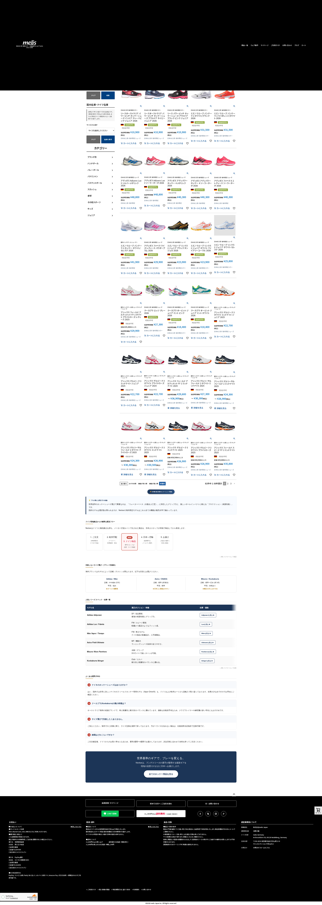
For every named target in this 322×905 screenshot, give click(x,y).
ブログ (296, 45)
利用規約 (136, 889)
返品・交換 (168, 822)
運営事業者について (248, 822)
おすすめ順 (132, 483)
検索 (108, 95)
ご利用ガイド (275, 45)
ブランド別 (92, 156)
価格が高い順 (153, 483)
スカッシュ (92, 189)
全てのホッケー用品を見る (161, 773)
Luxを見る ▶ (205, 624)
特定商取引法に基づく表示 (121, 889)
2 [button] (227, 483)
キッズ (90, 208)
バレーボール (93, 169)
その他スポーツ (94, 202)
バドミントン (93, 176)
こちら (190, 837)
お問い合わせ (287, 45)
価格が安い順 (142, 483)
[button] (234, 483)
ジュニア (91, 215)
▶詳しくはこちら (76, 826)
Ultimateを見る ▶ (207, 642)
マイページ (265, 45)
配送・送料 (90, 822)
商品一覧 (245, 45)
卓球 (90, 195)
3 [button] (230, 483)
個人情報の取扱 (104, 889)
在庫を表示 (108, 139)
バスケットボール (95, 182)
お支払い (12, 822)
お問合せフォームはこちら (261, 847)
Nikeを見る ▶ (206, 633)
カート (303, 45)
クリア (93, 95)
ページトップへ (234, 794)
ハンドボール (93, 163)
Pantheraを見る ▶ (207, 652)
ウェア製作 (254, 45)
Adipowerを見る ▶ (208, 615)
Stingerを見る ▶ (207, 661)
